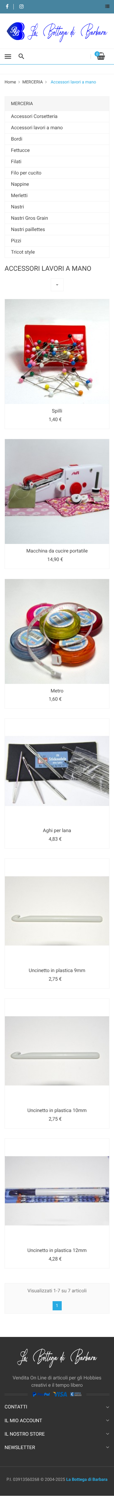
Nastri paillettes (28, 229)
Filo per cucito (26, 173)
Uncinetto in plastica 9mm (57, 970)
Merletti (19, 195)
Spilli (57, 411)
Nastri (17, 207)
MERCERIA (22, 103)
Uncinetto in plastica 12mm (57, 1250)
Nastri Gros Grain (29, 218)
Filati (16, 161)
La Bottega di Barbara (87, 1479)
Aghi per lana (57, 830)
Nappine (20, 184)
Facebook (7, 7)
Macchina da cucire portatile (57, 551)
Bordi (16, 139)
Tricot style (23, 252)
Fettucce (20, 150)
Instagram (21, 7)
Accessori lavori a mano (37, 127)
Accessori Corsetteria (34, 116)
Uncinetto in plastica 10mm (57, 1110)
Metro (56, 691)
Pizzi (16, 241)
